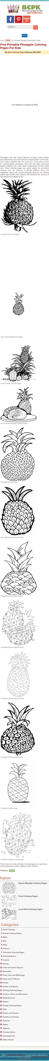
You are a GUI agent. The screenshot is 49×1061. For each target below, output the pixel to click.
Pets (5, 1009)
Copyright (40, 1056)
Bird (4, 941)
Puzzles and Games (11, 1017)
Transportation (9, 1032)
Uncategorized (9, 1036)
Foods (8, 40)
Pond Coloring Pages (28, 896)
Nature (5, 1002)
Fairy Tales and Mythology (14, 975)
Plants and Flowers (11, 1013)
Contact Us (27, 1058)
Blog (5, 945)
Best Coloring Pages (16, 52)
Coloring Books (9, 956)
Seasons (6, 1021)
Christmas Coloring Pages (13, 952)
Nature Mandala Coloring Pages (32, 883)
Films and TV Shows (11, 979)
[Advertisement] (24, 79)
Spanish (6, 1028)
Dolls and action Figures (13, 967)
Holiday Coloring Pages (12, 990)
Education (7, 971)
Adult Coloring (9, 929)
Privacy (34, 1056)
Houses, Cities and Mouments (15, 994)
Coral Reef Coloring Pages (30, 909)
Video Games (8, 1040)
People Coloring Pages (12, 1005)
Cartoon (6, 948)
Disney (6, 964)
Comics (6, 960)
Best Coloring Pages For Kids (15, 1055)
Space (5, 1024)
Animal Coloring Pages (12, 933)
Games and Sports (10, 986)
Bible (5, 937)
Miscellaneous (9, 998)
